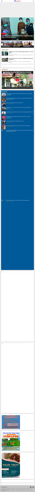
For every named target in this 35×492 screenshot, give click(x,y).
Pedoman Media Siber (22, 489)
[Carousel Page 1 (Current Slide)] (16, 39)
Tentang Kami (13, 489)
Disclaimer (28, 489)
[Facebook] (30, 487)
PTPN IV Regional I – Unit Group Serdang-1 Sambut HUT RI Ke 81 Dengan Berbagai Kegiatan (18, 108)
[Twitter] (31, 487)
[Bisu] (30, 88)
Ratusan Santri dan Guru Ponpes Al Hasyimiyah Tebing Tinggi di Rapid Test (17, 33)
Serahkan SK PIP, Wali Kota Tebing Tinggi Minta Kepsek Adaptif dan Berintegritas (6, 46)
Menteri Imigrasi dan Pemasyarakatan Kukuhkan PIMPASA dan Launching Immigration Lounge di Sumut (17, 46)
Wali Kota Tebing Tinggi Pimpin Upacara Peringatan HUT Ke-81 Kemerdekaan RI (18, 125)
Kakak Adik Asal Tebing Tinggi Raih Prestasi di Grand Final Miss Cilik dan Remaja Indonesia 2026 (18, 117)
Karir (31, 489)
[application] (17, 80)
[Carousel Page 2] (18, 39)
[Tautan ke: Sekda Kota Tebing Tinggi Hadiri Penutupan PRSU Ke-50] (4, 104)
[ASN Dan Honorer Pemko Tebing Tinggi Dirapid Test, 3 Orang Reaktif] (13, 55)
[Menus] (2, 1)
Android (5, 490)
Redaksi (17, 489)
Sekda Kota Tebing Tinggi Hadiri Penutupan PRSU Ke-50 (14, 102)
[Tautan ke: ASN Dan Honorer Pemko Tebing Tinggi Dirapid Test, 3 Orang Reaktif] (5, 53)
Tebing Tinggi (4, 30)
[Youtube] (33, 487)
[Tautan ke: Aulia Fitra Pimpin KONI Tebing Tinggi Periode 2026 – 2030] (4, 122)
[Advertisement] (17, 9)
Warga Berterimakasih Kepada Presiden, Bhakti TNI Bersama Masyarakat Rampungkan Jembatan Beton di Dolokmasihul (19, 130)
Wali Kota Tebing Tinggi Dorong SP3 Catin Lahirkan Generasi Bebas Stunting (17, 200)
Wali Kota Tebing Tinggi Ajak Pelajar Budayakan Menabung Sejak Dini (28, 46)
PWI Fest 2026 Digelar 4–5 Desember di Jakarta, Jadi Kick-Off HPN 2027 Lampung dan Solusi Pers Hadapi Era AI (19, 98)
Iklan (1, 490)
